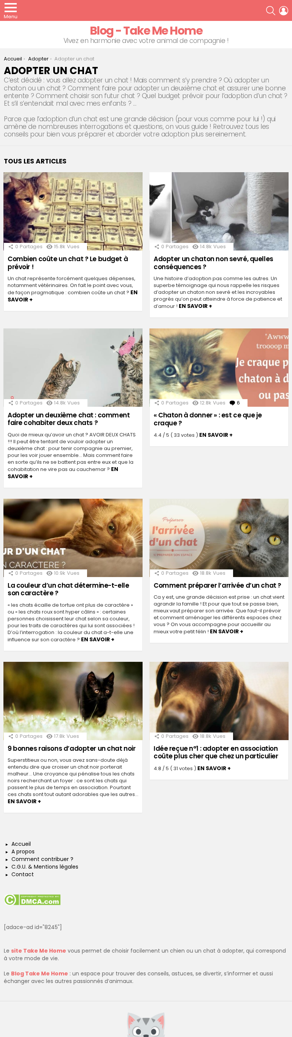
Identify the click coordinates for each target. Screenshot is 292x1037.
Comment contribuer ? (42, 859)
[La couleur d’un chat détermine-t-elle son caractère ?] (73, 538)
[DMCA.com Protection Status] (32, 903)
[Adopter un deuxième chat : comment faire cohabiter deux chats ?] (73, 367)
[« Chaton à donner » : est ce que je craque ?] (219, 367)
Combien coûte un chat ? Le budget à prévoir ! (68, 262)
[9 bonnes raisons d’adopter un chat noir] (73, 701)
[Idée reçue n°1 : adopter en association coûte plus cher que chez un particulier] (219, 701)
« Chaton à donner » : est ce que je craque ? (208, 419)
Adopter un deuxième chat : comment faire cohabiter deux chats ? (69, 419)
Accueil (21, 844)
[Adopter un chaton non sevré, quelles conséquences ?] (219, 211)
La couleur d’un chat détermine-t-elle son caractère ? (68, 589)
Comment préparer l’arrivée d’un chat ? (217, 585)
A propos (23, 851)
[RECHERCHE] (270, 10)
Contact (22, 874)
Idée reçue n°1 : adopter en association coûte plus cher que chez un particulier (216, 752)
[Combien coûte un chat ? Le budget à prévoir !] (73, 211)
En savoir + (195, 306)
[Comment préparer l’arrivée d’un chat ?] (219, 538)
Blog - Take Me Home (146, 30)
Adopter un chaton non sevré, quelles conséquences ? (213, 262)
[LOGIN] (283, 10)
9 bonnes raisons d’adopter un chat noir (71, 748)
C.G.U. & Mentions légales (44, 867)
